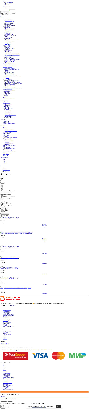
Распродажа (5, 332)
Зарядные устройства (7, 79)
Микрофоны (7, 51)
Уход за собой (8, 57)
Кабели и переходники (10, 85)
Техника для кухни (9, 34)
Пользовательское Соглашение (45, 350)
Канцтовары (7, 44)
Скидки (4, 161)
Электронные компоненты (10, 115)
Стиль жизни (5, 94)
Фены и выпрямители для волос (12, 35)
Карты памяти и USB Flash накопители (13, 87)
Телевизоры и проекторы (10, 66)
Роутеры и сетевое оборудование (12, 39)
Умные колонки (8, 50)
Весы (6, 36)
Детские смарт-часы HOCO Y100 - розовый (9, 258)
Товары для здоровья (9, 58)
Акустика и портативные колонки (12, 55)
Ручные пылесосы (6, 121)
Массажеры (7, 62)
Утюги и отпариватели (10, 148)
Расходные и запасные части (9, 123)
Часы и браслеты (6, 45)
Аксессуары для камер (10, 68)
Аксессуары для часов (9, 48)
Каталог (4, 168)
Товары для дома (6, 26)
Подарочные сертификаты (8, 98)
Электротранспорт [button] (4, 100)
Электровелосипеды (9, 21)
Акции (4, 159)
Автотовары (5, 71)
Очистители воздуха (9, 29)
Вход (6, 7)
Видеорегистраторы (9, 73)
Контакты (5, 163)
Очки (6, 95)
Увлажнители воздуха (9, 28)
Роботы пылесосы (6, 122)
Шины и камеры (8, 116)
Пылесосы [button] (2, 119)
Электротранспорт (7, 18)
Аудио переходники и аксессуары (12, 52)
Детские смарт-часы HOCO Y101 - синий (9, 278)
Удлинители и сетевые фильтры (11, 80)
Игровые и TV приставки (10, 64)
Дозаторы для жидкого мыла (11, 137)
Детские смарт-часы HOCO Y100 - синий (9, 218)
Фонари (7, 40)
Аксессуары (5, 86)
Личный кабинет (6, 6)
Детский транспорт (9, 23)
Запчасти (7, 109)
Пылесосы (7, 27)
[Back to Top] (0, 361)
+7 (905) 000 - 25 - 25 (5, 14)
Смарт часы (7, 47)
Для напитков (8, 139)
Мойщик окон (8, 32)
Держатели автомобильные (11, 74)
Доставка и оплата (9, 2)
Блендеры (7, 144)
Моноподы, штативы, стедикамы (12, 69)
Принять (58, 406)
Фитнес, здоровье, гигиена (8, 56)
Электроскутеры (8, 22)
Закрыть (7, 407)
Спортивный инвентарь (10, 60)
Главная (4, 167)
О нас (4, 337)
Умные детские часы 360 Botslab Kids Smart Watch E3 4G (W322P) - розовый (16, 233)
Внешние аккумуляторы (10, 84)
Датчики (7, 78)
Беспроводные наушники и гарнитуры (13, 53)
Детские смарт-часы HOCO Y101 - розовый (9, 268)
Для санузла (7, 33)
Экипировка (7, 110)
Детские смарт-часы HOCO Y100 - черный (9, 247)
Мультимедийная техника (8, 63)
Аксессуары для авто (9, 72)
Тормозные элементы (9, 117)
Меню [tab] (4, 365)
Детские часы (8, 46)
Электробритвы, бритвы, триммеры (12, 59)
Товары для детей (6, 91)
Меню (4, 1)
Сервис (4, 162)
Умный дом (5, 76)
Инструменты (8, 42)
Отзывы (7, 4)
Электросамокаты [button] (4, 157)
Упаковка (5, 97)
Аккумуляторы (8, 112)
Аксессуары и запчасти (10, 25)
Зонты (6, 96)
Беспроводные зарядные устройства (12, 82)
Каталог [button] (2, 16)
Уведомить (44, 253)
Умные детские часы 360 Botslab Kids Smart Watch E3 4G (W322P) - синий (15, 288)
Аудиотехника (6, 49)
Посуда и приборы (9, 140)
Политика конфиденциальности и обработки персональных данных (24, 350)
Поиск (1, 13)
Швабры (7, 30)
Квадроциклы (8, 24)
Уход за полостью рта (9, 61)
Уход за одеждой (8, 37)
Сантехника (7, 38)
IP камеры (7, 70)
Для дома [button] (2, 125)
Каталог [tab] (4, 364)
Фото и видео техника (7, 67)
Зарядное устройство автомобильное (13, 75)
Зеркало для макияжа (9, 41)
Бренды (4, 335)
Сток (4, 160)
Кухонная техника (9, 143)
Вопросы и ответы (9, 3)
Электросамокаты (9, 19)
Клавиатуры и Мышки (10, 90)
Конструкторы (8, 93)
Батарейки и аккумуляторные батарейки (13, 83)
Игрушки (7, 92)
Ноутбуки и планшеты (7, 89)
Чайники (7, 142)
